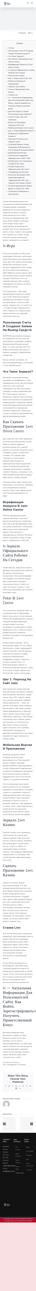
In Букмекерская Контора (18, 172)
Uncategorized (12, 1064)
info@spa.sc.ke (9, 1171)
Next (30, 33)
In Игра (11, 48)
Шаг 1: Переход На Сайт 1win (20, 78)
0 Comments (22, 1064)
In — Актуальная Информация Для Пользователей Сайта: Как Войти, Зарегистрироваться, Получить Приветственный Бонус (20, 103)
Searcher (8, 1062)
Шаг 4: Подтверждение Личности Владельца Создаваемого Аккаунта (21, 133)
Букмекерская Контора (17, 153)
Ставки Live (13, 95)
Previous (22, 33)
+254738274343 (9, 1166)
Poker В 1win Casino (16, 75)
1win (5, 529)
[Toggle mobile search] (28, 3)
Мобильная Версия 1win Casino (21, 128)
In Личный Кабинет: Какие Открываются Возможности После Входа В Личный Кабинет (21, 147)
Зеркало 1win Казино (16, 86)
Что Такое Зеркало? (16, 56)
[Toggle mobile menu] (32, 3)
